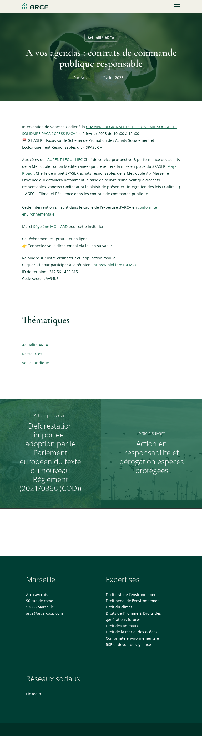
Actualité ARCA (101, 37)
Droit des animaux (122, 625)
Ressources (32, 353)
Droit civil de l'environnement (132, 594)
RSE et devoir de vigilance (128, 644)
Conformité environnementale (132, 638)
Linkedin (33, 693)
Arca (84, 77)
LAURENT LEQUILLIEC (64, 159)
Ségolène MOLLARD (50, 226)
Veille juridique (35, 362)
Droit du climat (119, 606)
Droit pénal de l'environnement (133, 600)
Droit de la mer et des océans (132, 631)
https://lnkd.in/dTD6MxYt (116, 264)
